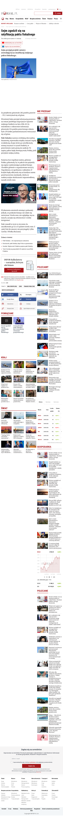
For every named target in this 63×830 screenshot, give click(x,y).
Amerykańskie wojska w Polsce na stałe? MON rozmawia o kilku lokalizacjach (31, 385)
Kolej (43, 785)
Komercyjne (34, 785)
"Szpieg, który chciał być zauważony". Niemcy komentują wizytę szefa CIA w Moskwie (6, 436)
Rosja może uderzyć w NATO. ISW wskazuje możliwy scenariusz (18, 436)
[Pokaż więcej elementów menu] (61, 18)
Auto (43, 797)
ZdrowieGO (55, 790)
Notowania (55, 778)
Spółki (53, 783)
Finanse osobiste (19, 23)
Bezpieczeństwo (6, 790)
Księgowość (34, 797)
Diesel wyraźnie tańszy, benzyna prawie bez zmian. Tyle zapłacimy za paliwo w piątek (18, 400)
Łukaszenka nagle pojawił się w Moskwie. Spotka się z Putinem (6, 451)
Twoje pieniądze (15, 798)
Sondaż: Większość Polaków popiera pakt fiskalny (18, 246)
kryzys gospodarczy (8, 290)
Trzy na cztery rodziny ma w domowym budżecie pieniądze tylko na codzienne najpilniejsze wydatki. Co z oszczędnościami (18, 371)
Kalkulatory (24, 790)
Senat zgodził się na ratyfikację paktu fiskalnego (6, 329)
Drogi (43, 783)
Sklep (60, 9)
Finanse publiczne (15, 795)
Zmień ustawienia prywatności (50, 809)
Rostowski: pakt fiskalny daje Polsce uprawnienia (17, 243)
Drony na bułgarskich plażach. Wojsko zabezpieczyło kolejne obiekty (31, 422)
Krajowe (3, 793)
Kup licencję (20, 280)
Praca (23, 778)
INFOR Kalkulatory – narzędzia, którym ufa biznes (13, 262)
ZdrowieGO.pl (37, 9)
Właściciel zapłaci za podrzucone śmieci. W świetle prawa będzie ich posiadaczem (5, 385)
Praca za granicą (25, 786)
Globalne (3, 795)
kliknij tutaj (38, 772)
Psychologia (55, 797)
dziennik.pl (23, 9)
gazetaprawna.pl (51, 9)
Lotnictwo (44, 786)
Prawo (33, 793)
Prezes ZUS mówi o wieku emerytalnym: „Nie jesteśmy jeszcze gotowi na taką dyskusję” (18, 385)
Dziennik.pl (45, 790)
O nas (9, 809)
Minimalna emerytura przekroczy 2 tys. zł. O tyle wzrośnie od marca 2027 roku (6, 400)
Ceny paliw (30, 23)
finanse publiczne (29, 286)
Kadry (33, 795)
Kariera (23, 785)
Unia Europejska (12, 286)
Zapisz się (31, 766)
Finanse (13, 786)
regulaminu (32, 762)
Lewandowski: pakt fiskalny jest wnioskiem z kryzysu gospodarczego (18, 329)
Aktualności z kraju (5, 797)
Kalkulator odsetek (25, 800)
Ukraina (3, 783)
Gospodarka (14, 790)
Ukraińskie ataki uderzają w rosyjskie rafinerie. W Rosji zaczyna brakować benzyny (18, 422)
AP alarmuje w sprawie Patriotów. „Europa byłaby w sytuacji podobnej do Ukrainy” (30, 451)
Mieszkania (34, 783)
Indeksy (53, 781)
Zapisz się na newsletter (12, 46)
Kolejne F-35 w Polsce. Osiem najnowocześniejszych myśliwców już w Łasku (6, 371)
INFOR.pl (17, 9)
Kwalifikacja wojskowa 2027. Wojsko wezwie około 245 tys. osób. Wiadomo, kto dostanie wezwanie (30, 400)
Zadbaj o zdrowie (54, 23)
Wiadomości (44, 793)
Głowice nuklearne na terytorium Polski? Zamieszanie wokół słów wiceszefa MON (30, 371)
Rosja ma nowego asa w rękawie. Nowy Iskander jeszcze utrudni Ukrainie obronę (31, 436)
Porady (53, 798)
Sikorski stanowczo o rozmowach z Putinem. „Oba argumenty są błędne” (17, 451)
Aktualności (14, 781)
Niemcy (3, 785)
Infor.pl (34, 790)
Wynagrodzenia (25, 783)
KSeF (12, 785)
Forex (53, 785)
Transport (44, 778)
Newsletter (44, 9)
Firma (12, 783)
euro (20, 286)
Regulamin (37, 809)
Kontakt (4, 809)
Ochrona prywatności (26, 809)
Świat (2, 778)
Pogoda (43, 798)
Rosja (2, 781)
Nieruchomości (36, 778)
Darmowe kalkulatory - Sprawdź (14, 270)
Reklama (15, 809)
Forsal (2, 26)
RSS (31, 810)
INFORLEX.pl (30, 9)
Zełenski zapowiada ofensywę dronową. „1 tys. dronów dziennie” (6, 422)
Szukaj (59, 13)
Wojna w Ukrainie (41, 23)
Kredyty (13, 797)
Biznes (13, 778)
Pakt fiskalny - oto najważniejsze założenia (16, 241)
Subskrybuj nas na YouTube (13, 42)
